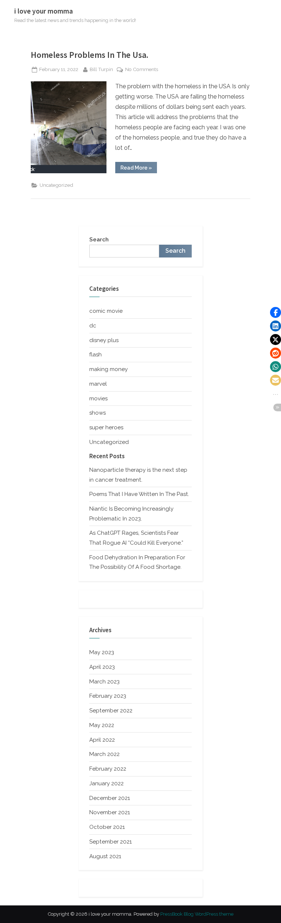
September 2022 (110, 710)
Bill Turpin (101, 69)
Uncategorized (56, 185)
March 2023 (104, 681)
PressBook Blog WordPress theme (196, 914)
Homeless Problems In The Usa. (89, 54)
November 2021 (109, 812)
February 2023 (107, 696)
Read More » (138, 168)
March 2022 (104, 754)
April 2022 (102, 740)
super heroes (106, 427)
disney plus (104, 340)
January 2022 (106, 783)
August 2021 (105, 856)
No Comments (141, 70)
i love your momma (43, 11)
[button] (275, 312)
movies (98, 398)
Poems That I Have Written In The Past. (139, 494)
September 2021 (110, 841)
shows (97, 412)
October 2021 (107, 827)
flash (95, 354)
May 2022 (101, 725)
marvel (98, 384)
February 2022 (107, 769)
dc (92, 325)
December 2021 (109, 798)
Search (99, 239)
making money (108, 369)
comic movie (106, 311)
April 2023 (102, 667)
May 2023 (101, 652)
